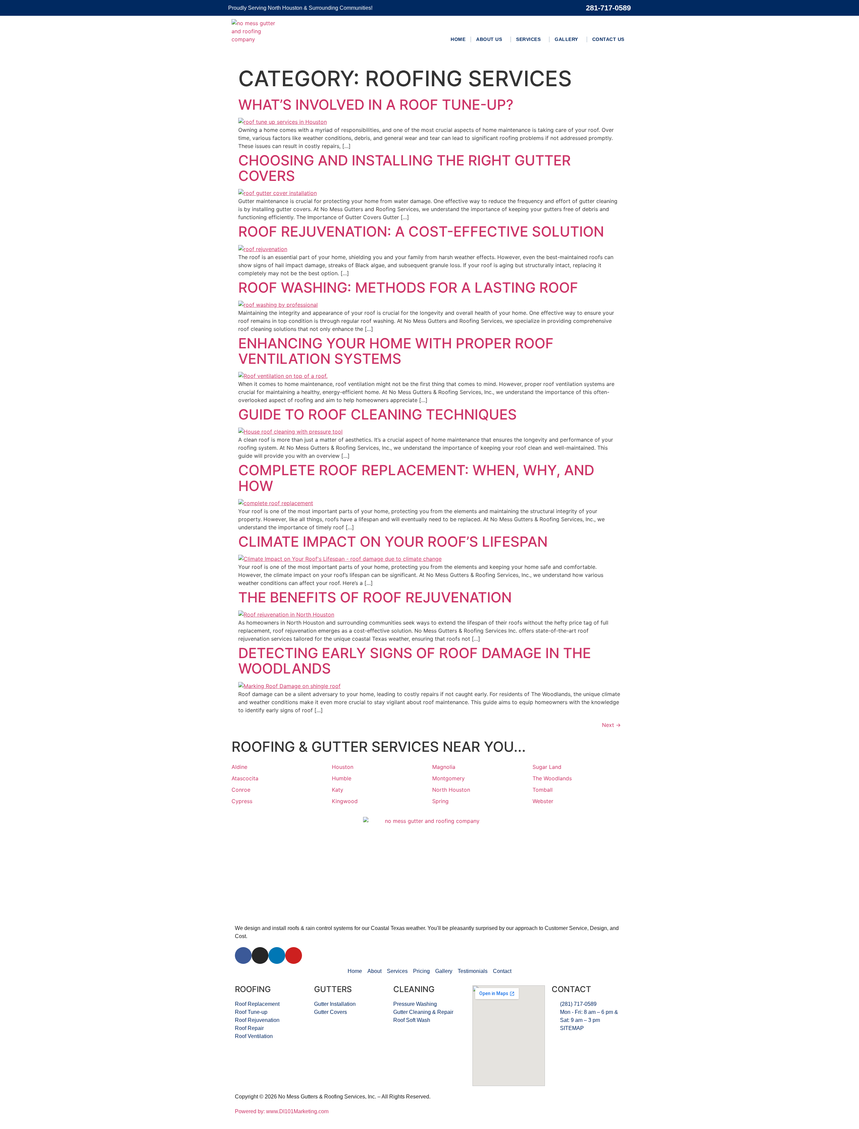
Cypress (242, 801)
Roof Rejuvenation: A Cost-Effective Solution (421, 231)
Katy (337, 789)
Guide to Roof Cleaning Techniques (377, 414)
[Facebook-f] (243, 955)
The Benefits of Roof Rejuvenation (375, 597)
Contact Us (608, 39)
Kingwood (345, 801)
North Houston (451, 789)
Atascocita (245, 778)
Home (458, 39)
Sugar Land (547, 767)
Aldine (239, 767)
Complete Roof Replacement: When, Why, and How (416, 477)
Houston (342, 767)
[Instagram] (260, 955)
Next (611, 725)
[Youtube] (293, 955)
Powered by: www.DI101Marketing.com (282, 1111)
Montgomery (448, 778)
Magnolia (443, 767)
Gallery (566, 39)
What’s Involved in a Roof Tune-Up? (375, 104)
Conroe (241, 789)
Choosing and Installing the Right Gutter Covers (404, 168)
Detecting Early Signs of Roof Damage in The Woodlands (414, 660)
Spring (440, 801)
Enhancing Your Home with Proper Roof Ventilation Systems (396, 351)
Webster (543, 801)
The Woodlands (552, 778)
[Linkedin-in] (276, 955)
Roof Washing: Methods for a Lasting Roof (408, 287)
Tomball (543, 789)
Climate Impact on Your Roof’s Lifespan (393, 541)
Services (528, 39)
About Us (489, 39)
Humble (341, 778)
